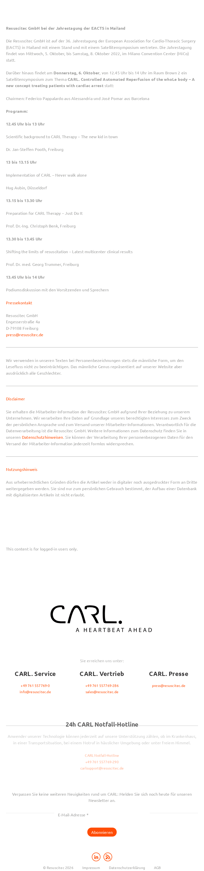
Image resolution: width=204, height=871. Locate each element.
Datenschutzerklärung (127, 867)
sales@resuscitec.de (102, 691)
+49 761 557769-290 (102, 762)
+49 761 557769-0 (35, 685)
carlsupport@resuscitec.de (102, 768)
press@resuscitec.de (25, 334)
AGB (157, 867)
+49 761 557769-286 (102, 685)
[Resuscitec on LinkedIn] (97, 856)
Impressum (91, 867)
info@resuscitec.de (35, 691)
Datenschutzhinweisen (42, 437)
